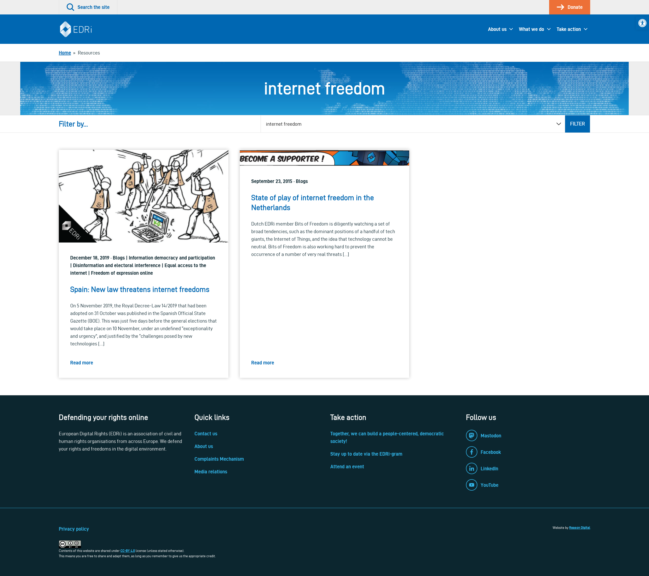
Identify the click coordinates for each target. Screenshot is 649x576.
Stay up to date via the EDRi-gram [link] (366, 454)
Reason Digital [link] (579, 528)
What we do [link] (531, 29)
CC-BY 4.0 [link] (127, 551)
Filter (577, 123)
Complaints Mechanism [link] (219, 459)
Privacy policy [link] (74, 529)
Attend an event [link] (347, 466)
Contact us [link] (205, 433)
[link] (642, 23)
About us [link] (497, 29)
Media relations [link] (210, 471)
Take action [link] (569, 29)
